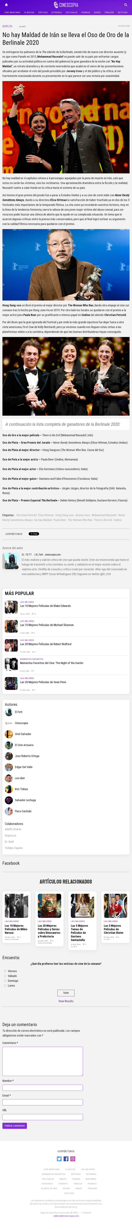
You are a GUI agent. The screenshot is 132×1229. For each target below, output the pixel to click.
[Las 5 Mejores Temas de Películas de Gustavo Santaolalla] (82, 905)
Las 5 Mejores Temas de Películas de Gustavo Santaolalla (79, 933)
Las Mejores (27, 602)
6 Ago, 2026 (25, 671)
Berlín (7, 26)
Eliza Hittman (46, 515)
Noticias (123, 12)
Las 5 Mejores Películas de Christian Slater (113, 929)
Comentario (9, 1043)
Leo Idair (20, 778)
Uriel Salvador (23, 734)
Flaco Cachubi (23, 811)
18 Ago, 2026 (25, 652)
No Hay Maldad (43, 520)
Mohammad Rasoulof (104, 515)
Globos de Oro (49, 1188)
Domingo (13, 981)
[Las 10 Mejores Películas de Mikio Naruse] (16, 905)
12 (35, 614)
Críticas (43, 12)
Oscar (66, 1188)
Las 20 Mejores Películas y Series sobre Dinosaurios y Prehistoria (49, 931)
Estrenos (57, 12)
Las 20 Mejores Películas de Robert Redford (45, 644)
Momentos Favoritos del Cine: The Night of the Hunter (51, 663)
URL (4, 1110)
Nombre (7, 1081)
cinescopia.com (53, 554)
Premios (85, 12)
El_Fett (39, 554)
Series (97, 12)
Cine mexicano (12, 12)
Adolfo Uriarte (13, 829)
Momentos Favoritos (31, 659)
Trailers (109, 12)
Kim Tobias (21, 789)
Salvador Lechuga (25, 800)
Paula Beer (59, 520)
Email (5, 1095)
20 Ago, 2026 (10, 937)
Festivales (72, 12)
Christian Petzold (26, 515)
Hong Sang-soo (64, 515)
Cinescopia (21, 723)
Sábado (12, 976)
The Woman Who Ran (80, 520)
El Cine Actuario (24, 745)
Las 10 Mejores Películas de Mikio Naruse (16, 929)
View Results (66, 1001)
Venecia (78, 1183)
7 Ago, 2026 (25, 633)
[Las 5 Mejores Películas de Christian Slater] (115, 905)
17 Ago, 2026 (25, 690)
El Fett (22, 26)
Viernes (12, 971)
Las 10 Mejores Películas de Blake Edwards (45, 606)
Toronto (63, 1183)
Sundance (47, 1183)
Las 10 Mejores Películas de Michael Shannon (47, 625)
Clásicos (29, 12)
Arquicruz (10, 835)
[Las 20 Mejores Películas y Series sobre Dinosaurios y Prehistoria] (49, 905)
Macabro (91, 1179)
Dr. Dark (9, 842)
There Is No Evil (103, 520)
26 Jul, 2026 (25, 614)
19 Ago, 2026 (76, 944)
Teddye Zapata (13, 848)
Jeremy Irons (82, 515)
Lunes (11, 985)
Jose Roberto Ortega (27, 756)
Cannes (76, 1179)
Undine (118, 520)
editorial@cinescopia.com (66, 1215)
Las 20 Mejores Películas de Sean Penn (43, 682)
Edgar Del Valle (24, 767)
